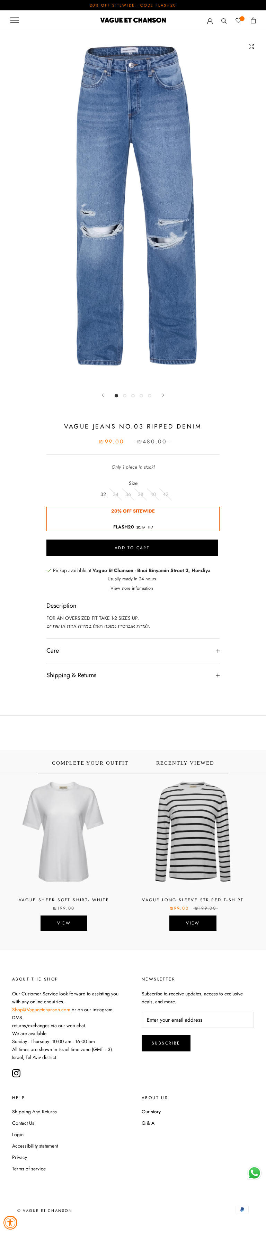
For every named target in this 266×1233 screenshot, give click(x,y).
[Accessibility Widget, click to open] (10, 1223)
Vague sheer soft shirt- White (64, 900)
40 (153, 494)
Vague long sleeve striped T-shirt (192, 900)
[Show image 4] (141, 395)
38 (140, 494)
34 (115, 494)
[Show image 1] (116, 395)
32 (103, 494)
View (64, 923)
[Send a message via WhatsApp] (254, 1173)
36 (128, 494)
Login (18, 1134)
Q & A (148, 1123)
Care (52, 650)
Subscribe (166, 1043)
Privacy (19, 1157)
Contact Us (23, 1123)
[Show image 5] (149, 395)
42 (165, 494)
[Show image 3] (133, 395)
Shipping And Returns (34, 1111)
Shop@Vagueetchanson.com (41, 1009)
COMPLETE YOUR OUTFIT (90, 763)
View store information (131, 588)
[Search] (224, 20)
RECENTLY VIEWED (185, 763)
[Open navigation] (14, 20)
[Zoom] (251, 46)
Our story (151, 1111)
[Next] (163, 395)
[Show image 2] (124, 395)
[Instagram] (16, 1073)
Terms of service (29, 1168)
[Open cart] (253, 20)
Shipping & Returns (71, 675)
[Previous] (103, 395)
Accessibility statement (35, 1145)
